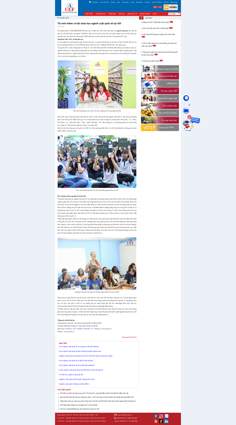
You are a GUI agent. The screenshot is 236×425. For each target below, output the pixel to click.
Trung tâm (125, 2)
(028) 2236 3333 (132, 418)
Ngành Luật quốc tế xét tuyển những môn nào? (77, 379)
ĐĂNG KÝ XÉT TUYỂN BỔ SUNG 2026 (156, 22)
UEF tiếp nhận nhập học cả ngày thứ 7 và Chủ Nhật (78, 405)
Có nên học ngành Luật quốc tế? (71, 374)
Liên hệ (165, 2)
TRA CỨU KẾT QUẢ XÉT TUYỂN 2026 (156, 28)
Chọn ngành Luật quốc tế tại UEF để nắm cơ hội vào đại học (81, 370)
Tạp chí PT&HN (156, 2)
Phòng (113, 2)
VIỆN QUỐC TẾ (132, 14)
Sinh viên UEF (104, 2)
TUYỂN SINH (112, 14)
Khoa (132, 2)
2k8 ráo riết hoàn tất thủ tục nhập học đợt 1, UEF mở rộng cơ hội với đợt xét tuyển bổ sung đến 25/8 (96, 397)
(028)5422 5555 (70, 329)
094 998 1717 (88, 329)
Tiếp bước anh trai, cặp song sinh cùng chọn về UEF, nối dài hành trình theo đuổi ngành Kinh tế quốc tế (97, 401)
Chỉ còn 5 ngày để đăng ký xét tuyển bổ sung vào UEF (79, 409)
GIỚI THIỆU (89, 14)
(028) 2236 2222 (121, 418)
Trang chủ (94, 2)
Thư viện (147, 2)
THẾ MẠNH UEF (100, 14)
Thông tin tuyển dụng (151, 61)
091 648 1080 (133, 421)
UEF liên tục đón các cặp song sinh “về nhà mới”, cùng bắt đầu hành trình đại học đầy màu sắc (94, 393)
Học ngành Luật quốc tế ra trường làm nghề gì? (76, 365)
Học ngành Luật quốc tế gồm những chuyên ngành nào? (80, 351)
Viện (118, 2)
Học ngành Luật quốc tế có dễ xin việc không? (76, 360)
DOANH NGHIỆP (145, 14)
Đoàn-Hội (139, 2)
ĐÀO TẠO (122, 14)
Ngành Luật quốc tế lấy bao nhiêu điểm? (74, 384)
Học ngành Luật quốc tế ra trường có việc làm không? (79, 346)
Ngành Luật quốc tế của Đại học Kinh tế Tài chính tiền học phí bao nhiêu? (86, 356)
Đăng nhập (173, 2)
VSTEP (155, 14)
